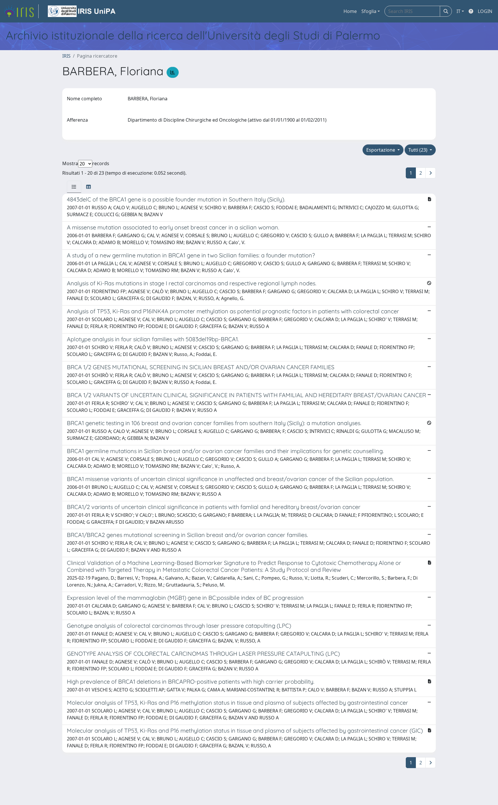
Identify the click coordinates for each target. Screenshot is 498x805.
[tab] (74, 187)
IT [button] (458, 11)
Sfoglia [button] (368, 11)
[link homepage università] (82, 11)
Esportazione (381, 150)
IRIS (66, 56)
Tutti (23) (418, 150)
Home (350, 11)
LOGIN (485, 11)
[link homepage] (21, 11)
